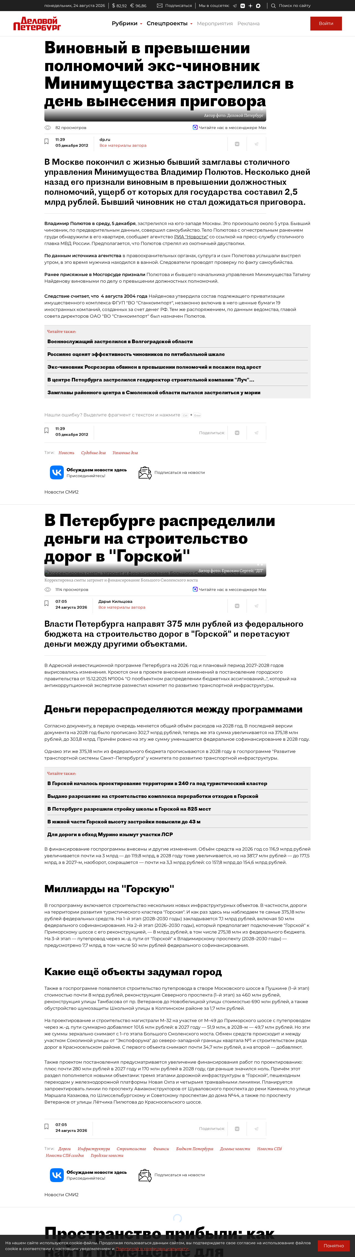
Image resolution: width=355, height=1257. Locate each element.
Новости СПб (269, 1149)
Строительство (131, 1149)
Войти (326, 23)
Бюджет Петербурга (194, 1149)
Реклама (248, 24)
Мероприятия (215, 24)
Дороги (65, 1149)
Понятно (334, 1245)
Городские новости (107, 1155)
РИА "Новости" (191, 236)
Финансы (161, 1149)
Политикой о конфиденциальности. (152, 1248)
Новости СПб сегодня (65, 1155)
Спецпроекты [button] (168, 23)
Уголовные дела (125, 453)
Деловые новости (235, 1149)
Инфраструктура (94, 1149)
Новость (66, 453)
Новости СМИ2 (61, 492)
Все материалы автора (123, 145)
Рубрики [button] (125, 23)
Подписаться (178, 5)
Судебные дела (93, 453)
